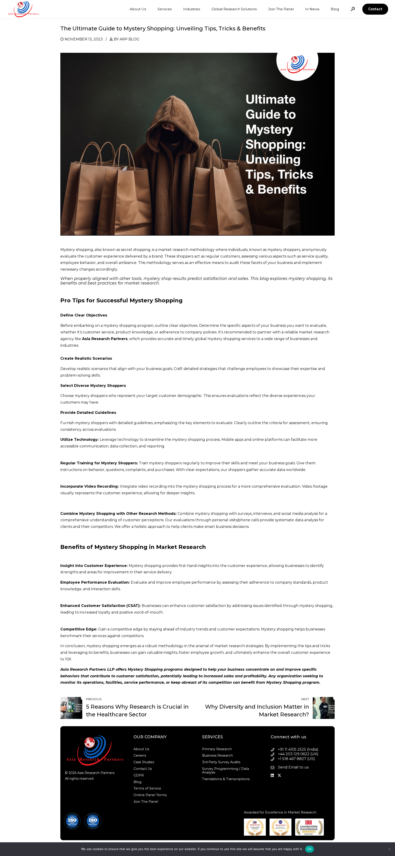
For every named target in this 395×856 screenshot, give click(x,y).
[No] (389, 849)
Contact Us (142, 769)
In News (312, 9)
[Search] (352, 9)
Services (164, 9)
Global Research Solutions (234, 9)
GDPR (138, 775)
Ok (309, 849)
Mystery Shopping (145, 669)
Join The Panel (281, 9)
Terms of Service (147, 788)
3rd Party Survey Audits (221, 762)
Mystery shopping (76, 249)
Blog (335, 9)
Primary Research (217, 749)
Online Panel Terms (150, 795)
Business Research (217, 755)
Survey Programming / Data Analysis (225, 770)
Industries (191, 9)
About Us (138, 9)
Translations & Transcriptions (226, 779)
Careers (139, 755)
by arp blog (126, 39)
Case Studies (143, 762)
